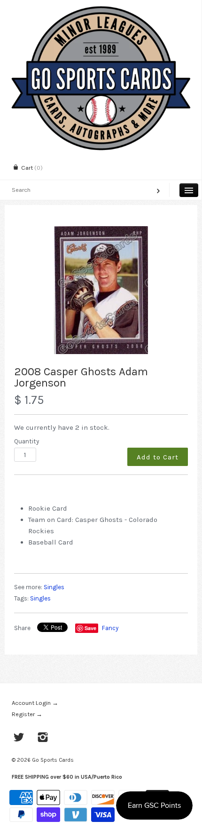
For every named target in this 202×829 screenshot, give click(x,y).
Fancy (110, 628)
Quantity (26, 441)
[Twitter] (19, 738)
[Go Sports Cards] (101, 8)
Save (90, 628)
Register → (27, 714)
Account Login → (35, 702)
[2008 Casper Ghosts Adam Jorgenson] (101, 290)
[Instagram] (43, 738)
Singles (54, 587)
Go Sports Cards (53, 760)
